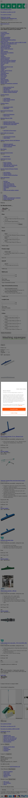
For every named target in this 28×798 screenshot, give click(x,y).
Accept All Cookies (14, 409)
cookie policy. (20, 405)
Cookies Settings (14, 413)
